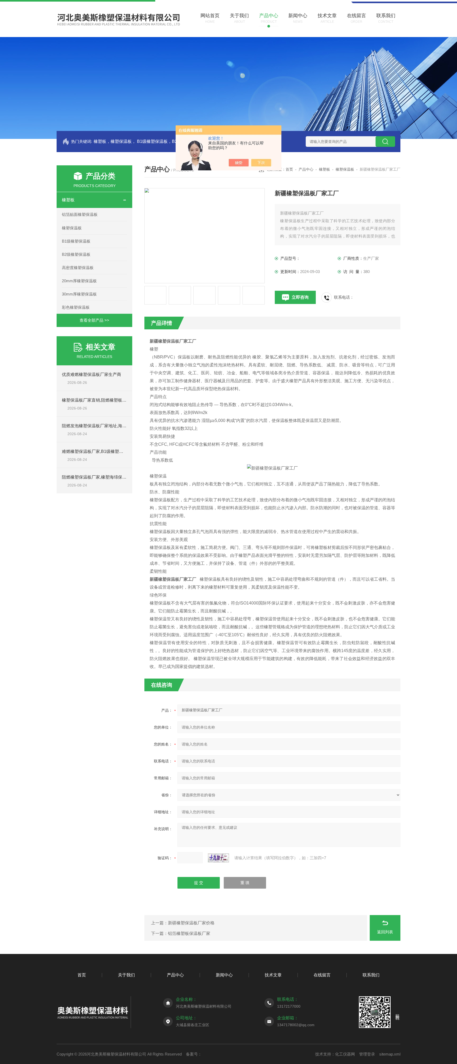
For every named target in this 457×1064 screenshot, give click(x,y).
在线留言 (322, 975)
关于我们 (126, 975)
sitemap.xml (389, 1054)
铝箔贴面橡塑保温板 (80, 214)
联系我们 (371, 975)
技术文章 (273, 975)
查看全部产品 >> (94, 320)
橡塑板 (68, 200)
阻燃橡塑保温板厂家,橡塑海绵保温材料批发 (102, 477)
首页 (289, 169)
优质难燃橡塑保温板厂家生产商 (91, 374)
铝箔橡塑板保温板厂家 (189, 933)
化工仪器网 (345, 1054)
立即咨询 (300, 297)
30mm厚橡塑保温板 (79, 294)
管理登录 (367, 1054)
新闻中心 (224, 975)
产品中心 (306, 169)
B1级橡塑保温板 (76, 241)
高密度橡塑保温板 (78, 267)
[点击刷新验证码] (218, 857)
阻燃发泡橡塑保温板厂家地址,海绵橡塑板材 (102, 426)
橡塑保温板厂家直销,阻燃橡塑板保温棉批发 (102, 400)
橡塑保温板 (72, 228)
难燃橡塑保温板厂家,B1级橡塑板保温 (97, 451)
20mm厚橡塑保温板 (79, 281)
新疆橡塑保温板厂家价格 (191, 923)
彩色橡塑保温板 (76, 307)
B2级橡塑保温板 (76, 254)
